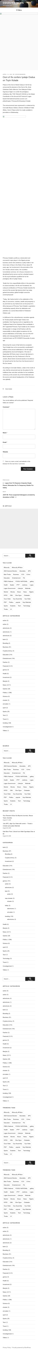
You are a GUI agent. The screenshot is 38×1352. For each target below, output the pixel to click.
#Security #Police (17, 567)
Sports (6, 606)
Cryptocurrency (7, 651)
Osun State (7, 599)
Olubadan (27, 595)
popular (18, 602)
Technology (26, 606)
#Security (7, 567)
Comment (6, 407)
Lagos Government (9, 588)
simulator (5, 704)
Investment (6, 677)
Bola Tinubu (7, 574)
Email (5, 442)
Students (12, 606)
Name (5, 433)
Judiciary (24, 585)
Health (6, 585)
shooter (5, 700)
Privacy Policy (7, 1347)
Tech (19, 606)
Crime (28, 574)
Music (19, 592)
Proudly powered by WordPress (21, 1347)
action (4, 620)
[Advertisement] (19, 529)
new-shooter (8, 898)
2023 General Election (10, 571)
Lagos (31, 585)
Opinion (5, 689)
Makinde (27, 588)
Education (7, 578)
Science (5, 696)
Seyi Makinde (27, 602)
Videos (5, 730)
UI (11, 609)
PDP (5, 602)
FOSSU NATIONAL (21, 581)
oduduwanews (20, 74)
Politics (11, 602)
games (5, 670)
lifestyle (5, 681)
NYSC (6, 595)
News (25, 592)
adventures (6, 628)
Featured (8, 389)
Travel (4, 719)
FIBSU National (8, 581)
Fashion (5, 662)
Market (6, 592)
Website (5, 452)
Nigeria (31, 592)
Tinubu (6, 609)
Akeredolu (22, 571)
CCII (22, 574)
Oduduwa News (13, 2)
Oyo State (27, 599)
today (6, 905)
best (6, 891)
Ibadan (12, 585)
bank (4, 639)
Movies (12, 592)
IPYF (18, 585)
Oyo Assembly (17, 599)
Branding (5, 643)
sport (4, 708)
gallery (32, 581)
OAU (11, 595)
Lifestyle (20, 588)
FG (24, 578)
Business (16, 574)
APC (29, 571)
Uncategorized (7, 727)
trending (5, 723)
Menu (20, 10)
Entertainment (16, 578)
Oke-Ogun (18, 595)
